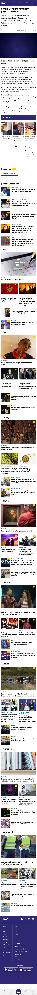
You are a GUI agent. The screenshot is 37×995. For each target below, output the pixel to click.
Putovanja (6, 939)
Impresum (18, 946)
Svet (12, 309)
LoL (2, 630)
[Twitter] (26, 919)
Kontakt (17, 959)
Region (13, 320)
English (3, 691)
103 (8, 187)
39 (8, 212)
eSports (5, 947)
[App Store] (26, 970)
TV (15, 929)
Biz (4, 931)
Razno (3, 277)
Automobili (6, 952)
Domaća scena (15, 651)
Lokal (4, 955)
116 (8, 200)
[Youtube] (33, 919)
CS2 (2, 610)
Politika (15, 237)
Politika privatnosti (21, 951)
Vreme (17, 934)
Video (16, 926)
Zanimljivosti (15, 892)
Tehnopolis (6, 950)
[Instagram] (29, 919)
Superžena (6, 945)
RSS (16, 957)
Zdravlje (6, 937)
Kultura (5, 942)
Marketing (18, 944)
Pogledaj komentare (9, 174)
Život (4, 934)
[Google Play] (11, 970)
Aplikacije (18, 954)
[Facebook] (22, 919)
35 (8, 394)
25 (8, 224)
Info (4, 926)
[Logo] (3, 3)
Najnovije (12, 3)
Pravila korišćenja (20, 949)
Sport (5, 929)
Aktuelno (4, 360)
